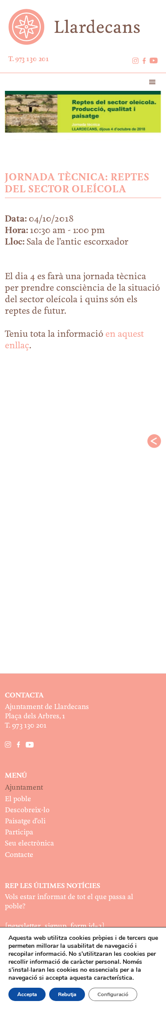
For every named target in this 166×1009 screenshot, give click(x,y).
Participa (19, 832)
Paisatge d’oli (25, 821)
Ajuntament (24, 787)
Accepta (27, 994)
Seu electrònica (29, 843)
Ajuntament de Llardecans (83, 27)
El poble (18, 799)
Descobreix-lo (27, 810)
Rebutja (67, 994)
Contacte (19, 855)
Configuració (112, 994)
